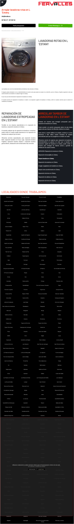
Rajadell (8, 520)
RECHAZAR (32, 469)
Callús (59, 314)
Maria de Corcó (25, 386)
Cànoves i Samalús (59, 293)
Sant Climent (42, 382)
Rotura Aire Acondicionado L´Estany (42, 521)
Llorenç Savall (59, 340)
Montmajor (8, 264)
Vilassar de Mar (25, 251)
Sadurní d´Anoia (8, 239)
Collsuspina (59, 214)
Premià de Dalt (42, 398)
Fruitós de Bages (59, 352)
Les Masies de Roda (25, 377)
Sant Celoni (59, 382)
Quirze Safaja (26, 356)
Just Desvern (26, 344)
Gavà (42, 390)
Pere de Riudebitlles (59, 243)
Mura (42, 218)
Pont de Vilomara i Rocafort (42, 285)
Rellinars (59, 516)
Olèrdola (25, 394)
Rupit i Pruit (25, 226)
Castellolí (59, 209)
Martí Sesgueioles (42, 247)
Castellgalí (25, 520)
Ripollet (42, 302)
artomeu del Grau (26, 209)
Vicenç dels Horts (59, 201)
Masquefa (42, 306)
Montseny (8, 222)
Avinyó (8, 218)
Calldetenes (8, 319)
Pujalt (59, 285)
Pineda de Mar (8, 285)
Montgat (25, 264)
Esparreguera (25, 256)
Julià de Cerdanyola (8, 302)
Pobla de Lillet (59, 281)
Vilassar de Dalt (8, 407)
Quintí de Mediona (9, 361)
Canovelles (8, 298)
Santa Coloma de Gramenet (59, 386)
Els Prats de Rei (42, 256)
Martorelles (59, 306)
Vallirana (59, 365)
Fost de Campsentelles (8, 356)
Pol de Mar (25, 361)
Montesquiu (42, 264)
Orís (25, 277)
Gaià (9, 260)
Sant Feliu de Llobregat (42, 344)
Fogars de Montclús (25, 323)
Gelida (25, 390)
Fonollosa (59, 319)
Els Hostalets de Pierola (59, 268)
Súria (8, 373)
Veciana (25, 365)
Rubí (59, 226)
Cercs (59, 277)
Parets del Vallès (42, 331)
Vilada (59, 361)
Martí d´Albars (42, 340)
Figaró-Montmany (9, 327)
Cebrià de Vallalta (42, 205)
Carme (59, 327)
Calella (25, 222)
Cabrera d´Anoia (8, 314)
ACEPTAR (41, 469)
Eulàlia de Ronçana (59, 411)
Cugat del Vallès (59, 235)
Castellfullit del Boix (59, 398)
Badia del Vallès (59, 403)
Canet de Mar (26, 298)
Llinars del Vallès (59, 373)
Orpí (59, 272)
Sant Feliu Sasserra (42, 243)
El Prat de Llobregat (8, 272)
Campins (43, 298)
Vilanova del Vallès (42, 407)
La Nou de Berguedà (25, 352)
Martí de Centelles (42, 201)
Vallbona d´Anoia (42, 369)
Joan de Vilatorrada (42, 222)
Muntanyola (59, 218)
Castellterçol (42, 209)
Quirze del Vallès (42, 356)
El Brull (8, 398)
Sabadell (42, 348)
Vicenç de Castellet (42, 293)
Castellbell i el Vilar (59, 407)
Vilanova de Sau (42, 239)
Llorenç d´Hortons (9, 344)
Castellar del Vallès (8, 411)
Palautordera (26, 348)
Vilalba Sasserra (59, 239)
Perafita (25, 331)
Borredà (25, 314)
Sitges (25, 272)
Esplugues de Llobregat (25, 327)
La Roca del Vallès (9, 382)
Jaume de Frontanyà (59, 222)
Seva (42, 272)
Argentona (42, 289)
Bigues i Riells (25, 293)
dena (42, 394)
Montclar (59, 264)
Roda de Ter (8, 230)
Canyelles (59, 251)
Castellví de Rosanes (8, 201)
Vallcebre (25, 369)
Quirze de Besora (59, 356)
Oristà (8, 277)
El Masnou (42, 268)
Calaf (59, 230)
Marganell (25, 310)
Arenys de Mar (8, 293)
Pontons (26, 289)
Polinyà (42, 281)
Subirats (26, 373)
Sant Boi (9, 209)
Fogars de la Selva (42, 323)
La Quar (25, 382)
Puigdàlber (59, 197)
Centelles (8, 281)
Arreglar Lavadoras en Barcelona (16, 30)
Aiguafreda (8, 235)
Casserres (42, 327)
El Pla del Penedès (25, 268)
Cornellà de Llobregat (9, 390)
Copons (42, 214)
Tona (42, 251)
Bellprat (59, 310)
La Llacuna (25, 398)
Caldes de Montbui (25, 243)
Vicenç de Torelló (9, 205)
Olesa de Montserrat (59, 390)
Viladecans (8, 516)
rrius (9, 214)
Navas (59, 415)
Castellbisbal (26, 285)
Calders (42, 230)
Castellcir (25, 403)
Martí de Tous (9, 251)
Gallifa (8, 335)
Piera (8, 331)
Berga (42, 310)
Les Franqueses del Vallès (42, 377)
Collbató (9, 256)
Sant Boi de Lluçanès (59, 205)
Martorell (9, 310)
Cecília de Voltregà (25, 239)
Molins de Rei (26, 281)
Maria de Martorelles (8, 386)
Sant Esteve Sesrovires (8, 348)
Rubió (42, 226)
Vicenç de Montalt (25, 205)
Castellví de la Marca (25, 201)
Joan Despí (25, 302)
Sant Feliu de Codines (59, 344)
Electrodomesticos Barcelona (6, 30)
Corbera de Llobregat (25, 214)
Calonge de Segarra (59, 298)
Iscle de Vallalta (8, 226)
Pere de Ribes (8, 247)
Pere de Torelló (42, 197)
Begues (59, 331)
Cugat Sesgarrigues (42, 235)
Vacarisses (59, 369)
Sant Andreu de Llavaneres (8, 306)
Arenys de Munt (59, 289)
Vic (8, 365)
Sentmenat (59, 256)
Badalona (25, 516)
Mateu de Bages (25, 247)
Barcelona (8, 197)
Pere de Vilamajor (26, 197)
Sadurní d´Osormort (59, 348)
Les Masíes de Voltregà (8, 377)
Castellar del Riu (25, 411)
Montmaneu (59, 260)
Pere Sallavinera (42, 361)
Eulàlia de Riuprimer (8, 415)
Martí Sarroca (59, 247)
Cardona (42, 415)
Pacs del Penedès (42, 516)
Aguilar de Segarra (25, 235)
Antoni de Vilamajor (59, 302)
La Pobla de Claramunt (9, 352)
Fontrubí (26, 260)
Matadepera (25, 306)
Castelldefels (59, 394)
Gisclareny (42, 319)
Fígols (59, 323)
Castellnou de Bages (25, 340)
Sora (26, 335)
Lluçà (59, 335)
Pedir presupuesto (18, 25)
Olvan (42, 277)
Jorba (42, 260)
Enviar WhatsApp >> (54, 25)
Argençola (8, 340)
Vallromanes (42, 365)
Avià (42, 314)
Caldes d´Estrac (25, 218)
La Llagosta (42, 352)
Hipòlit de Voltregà (8, 243)
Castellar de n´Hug (42, 411)
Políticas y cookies (59, 520)
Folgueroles (8, 323)
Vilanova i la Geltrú (25, 407)
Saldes (42, 373)
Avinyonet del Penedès (8, 268)
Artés (25, 230)
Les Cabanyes (59, 377)
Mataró (42, 403)
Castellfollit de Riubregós (8, 403)
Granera (25, 319)
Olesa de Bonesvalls (8, 394)
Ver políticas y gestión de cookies (36, 466)
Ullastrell (42, 386)
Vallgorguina (8, 369)
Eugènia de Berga (26, 415)
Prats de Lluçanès (9, 289)
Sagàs (42, 335)
